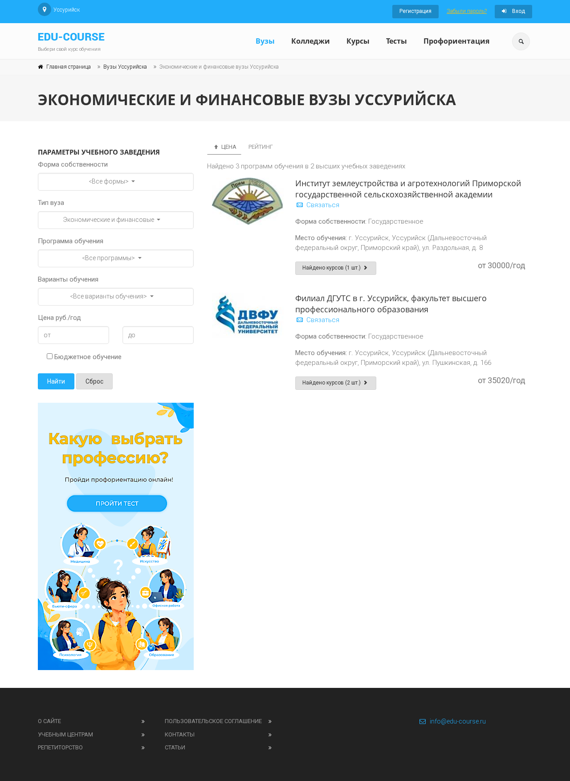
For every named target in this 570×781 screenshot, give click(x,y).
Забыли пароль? (467, 11)
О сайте (49, 721)
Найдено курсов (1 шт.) (332, 268)
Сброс (94, 381)
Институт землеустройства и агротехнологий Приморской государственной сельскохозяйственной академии (408, 189)
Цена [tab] (228, 146)
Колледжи (310, 41)
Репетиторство (60, 747)
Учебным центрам (65, 734)
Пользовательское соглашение (213, 721)
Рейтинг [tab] (260, 146)
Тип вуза (51, 203)
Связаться (322, 205)
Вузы (265, 41)
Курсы (358, 41)
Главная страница (68, 67)
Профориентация (456, 41)
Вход (518, 11)
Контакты (180, 734)
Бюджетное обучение (87, 357)
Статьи (175, 747)
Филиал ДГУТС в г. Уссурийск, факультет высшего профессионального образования (391, 304)
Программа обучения (70, 241)
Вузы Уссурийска (125, 67)
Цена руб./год (59, 318)
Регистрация (415, 11)
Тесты (396, 41)
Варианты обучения (68, 279)
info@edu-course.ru (458, 721)
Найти (56, 381)
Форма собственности (73, 164)
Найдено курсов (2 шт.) (332, 383)
